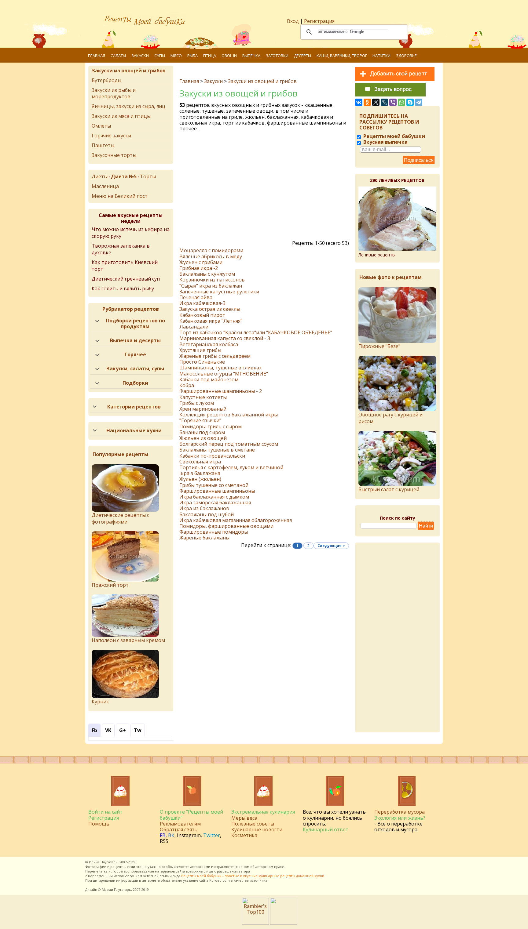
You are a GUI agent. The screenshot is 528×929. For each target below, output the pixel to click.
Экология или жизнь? (399, 818)
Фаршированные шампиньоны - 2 (220, 391)
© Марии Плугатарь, (115, 889)
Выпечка (251, 55)
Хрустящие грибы (200, 350)
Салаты (118, 55)
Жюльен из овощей (203, 438)
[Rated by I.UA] (283, 923)
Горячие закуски (111, 135)
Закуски (140, 55)
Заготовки (277, 55)
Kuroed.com (219, 880)
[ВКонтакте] (358, 102)
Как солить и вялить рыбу (123, 288)
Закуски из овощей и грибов (262, 81)
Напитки (381, 55)
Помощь (98, 823)
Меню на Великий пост (120, 196)
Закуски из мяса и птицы (121, 116)
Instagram (189, 835)
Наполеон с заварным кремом (128, 640)
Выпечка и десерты (135, 340)
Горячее (135, 354)
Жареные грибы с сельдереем (215, 356)
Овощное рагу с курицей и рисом (390, 418)
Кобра (186, 385)
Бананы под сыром (202, 432)
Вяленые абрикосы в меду (210, 256)
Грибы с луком (196, 403)
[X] (376, 102)
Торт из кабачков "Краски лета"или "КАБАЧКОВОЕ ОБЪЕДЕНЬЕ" (255, 332)
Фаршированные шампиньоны (217, 491)
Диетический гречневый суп (126, 278)
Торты (148, 176)
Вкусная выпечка (385, 142)
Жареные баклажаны (204, 537)
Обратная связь (178, 829)
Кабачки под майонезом (208, 379)
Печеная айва (195, 297)
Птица (209, 55)
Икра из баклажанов (204, 508)
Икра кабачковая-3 (202, 303)
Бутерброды (106, 80)
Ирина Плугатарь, (104, 862)
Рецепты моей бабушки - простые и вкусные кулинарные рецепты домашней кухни (252, 875)
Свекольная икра (200, 461)
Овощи (229, 55)
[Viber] (393, 102)
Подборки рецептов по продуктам (135, 323)
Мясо (176, 55)
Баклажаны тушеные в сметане (217, 449)
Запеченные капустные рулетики (219, 291)
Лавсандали (193, 326)
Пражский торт (110, 585)
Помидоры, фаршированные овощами (226, 526)
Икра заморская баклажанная (215, 502)
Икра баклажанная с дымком (214, 496)
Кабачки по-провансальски (212, 455)
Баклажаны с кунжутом (207, 273)
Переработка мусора (399, 811)
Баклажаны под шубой (206, 514)
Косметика (244, 835)
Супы (159, 55)
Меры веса (244, 818)
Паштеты (103, 145)
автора (244, 871)
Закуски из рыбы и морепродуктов (114, 93)
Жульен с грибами (200, 262)
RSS (164, 841)
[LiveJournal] (384, 102)
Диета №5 (124, 176)
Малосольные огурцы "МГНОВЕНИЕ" (223, 373)
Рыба (192, 55)
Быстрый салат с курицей (388, 489)
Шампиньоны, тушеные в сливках (220, 367)
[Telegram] (418, 102)
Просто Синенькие (202, 361)
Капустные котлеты (203, 397)
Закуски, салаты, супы (135, 368)
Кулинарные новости (256, 829)
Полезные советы (252, 823)
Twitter (211, 835)
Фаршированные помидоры (213, 531)
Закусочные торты (114, 155)
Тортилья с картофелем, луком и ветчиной (231, 467)
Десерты (302, 55)
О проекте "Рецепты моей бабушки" (191, 814)
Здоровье (406, 55)
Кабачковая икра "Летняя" (210, 321)
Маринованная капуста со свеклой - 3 (224, 338)
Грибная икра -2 (198, 268)
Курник (100, 701)
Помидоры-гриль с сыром (210, 426)
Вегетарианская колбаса (208, 344)
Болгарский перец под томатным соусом (228, 444)
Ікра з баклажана (199, 473)
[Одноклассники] (367, 102)
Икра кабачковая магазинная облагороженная (235, 520)
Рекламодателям (180, 823)
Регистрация (319, 21)
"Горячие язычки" (200, 420)
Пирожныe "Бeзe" (379, 346)
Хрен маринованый (202, 408)
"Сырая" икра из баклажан (210, 285)
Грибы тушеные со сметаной (213, 485)
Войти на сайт (105, 811)
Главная (96, 55)
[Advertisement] (264, 187)
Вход (293, 21)
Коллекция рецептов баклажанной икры (228, 414)
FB (163, 835)
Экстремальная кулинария (263, 811)
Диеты (100, 176)
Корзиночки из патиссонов (212, 279)
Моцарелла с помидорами (211, 250)
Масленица (105, 186)
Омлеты (101, 125)
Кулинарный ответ (325, 829)
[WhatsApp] (401, 102)
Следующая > (331, 545)
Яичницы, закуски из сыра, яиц (128, 106)
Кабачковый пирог (202, 315)
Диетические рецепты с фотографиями (120, 518)
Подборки (135, 382)
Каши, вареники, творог (342, 55)
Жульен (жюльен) (200, 479)
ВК (171, 835)
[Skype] (410, 102)
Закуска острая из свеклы (209, 309)
